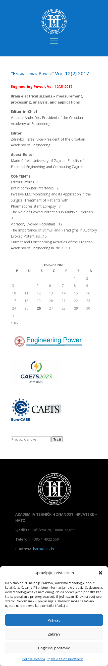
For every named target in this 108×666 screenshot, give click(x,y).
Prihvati (54, 620)
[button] (100, 572)
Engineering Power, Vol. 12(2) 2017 (41, 86)
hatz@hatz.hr (44, 548)
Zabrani (54, 634)
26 (39, 308)
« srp (15, 322)
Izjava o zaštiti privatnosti (65, 659)
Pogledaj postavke (54, 647)
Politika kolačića (33, 659)
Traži (57, 439)
